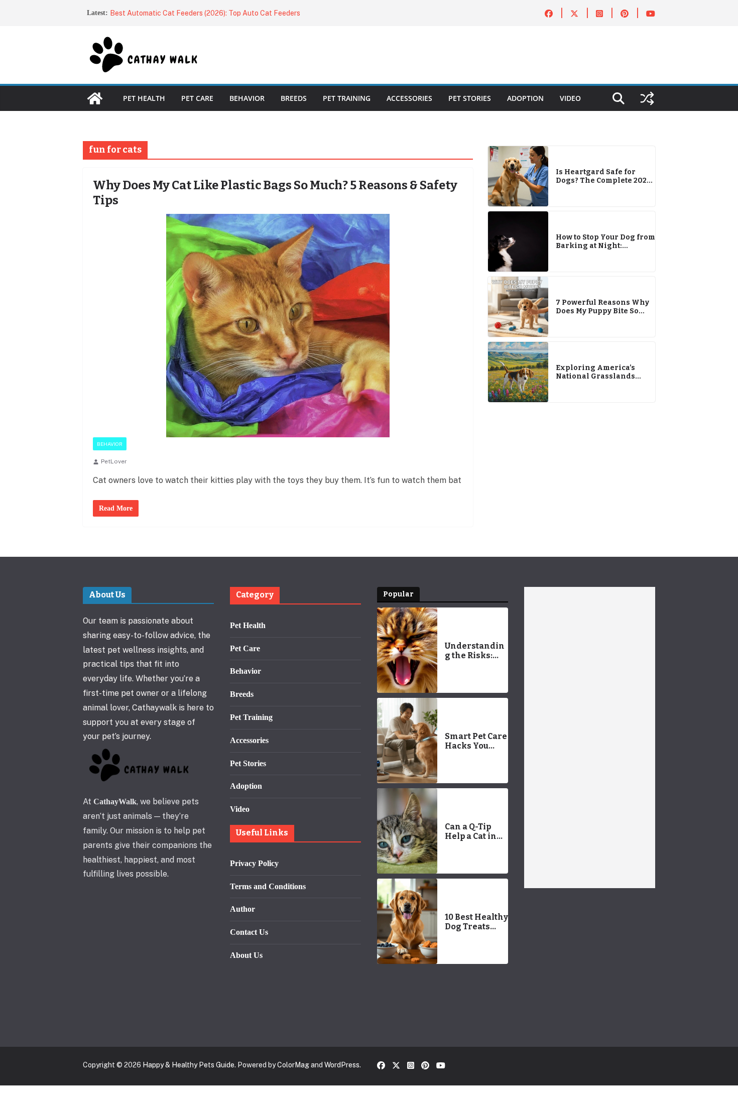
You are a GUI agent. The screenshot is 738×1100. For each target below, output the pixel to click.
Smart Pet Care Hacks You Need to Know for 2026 (476, 741)
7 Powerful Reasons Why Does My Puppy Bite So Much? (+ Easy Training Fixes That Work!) (602, 307)
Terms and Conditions (268, 886)
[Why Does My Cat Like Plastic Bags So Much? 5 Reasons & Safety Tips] (278, 325)
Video (570, 98)
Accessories (409, 98)
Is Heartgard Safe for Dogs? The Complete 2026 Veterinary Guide (603, 176)
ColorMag (293, 1065)
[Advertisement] (589, 737)
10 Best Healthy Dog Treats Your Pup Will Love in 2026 (476, 921)
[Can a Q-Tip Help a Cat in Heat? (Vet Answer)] (407, 831)
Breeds (294, 98)
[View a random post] (647, 98)
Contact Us (249, 932)
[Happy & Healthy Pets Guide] (95, 98)
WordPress (341, 1065)
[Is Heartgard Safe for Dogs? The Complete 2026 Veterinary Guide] (518, 176)
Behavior (247, 98)
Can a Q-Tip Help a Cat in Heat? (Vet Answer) (471, 831)
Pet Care (197, 98)
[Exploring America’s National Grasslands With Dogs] (518, 372)
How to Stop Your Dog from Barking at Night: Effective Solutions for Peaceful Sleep (605, 242)
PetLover (114, 461)
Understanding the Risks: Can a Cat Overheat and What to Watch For (475, 650)
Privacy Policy (254, 863)
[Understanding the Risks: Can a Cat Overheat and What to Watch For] (407, 650)
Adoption (525, 98)
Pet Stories (469, 98)
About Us (246, 955)
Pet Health (144, 98)
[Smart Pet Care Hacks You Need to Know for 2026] (407, 740)
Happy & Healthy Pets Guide (188, 1065)
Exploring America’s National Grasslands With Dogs (595, 372)
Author (242, 909)
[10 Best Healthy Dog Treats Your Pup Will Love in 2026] (407, 921)
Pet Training (347, 98)
